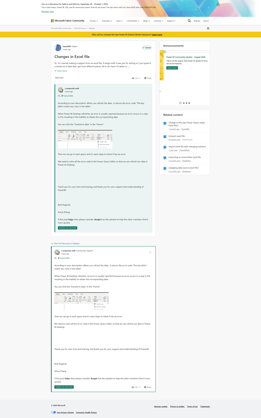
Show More (62, 71)
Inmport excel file (177, 136)
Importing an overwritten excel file (185, 157)
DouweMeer (184, 150)
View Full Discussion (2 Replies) (66, 243)
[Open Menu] (208, 28)
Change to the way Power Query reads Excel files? (187, 124)
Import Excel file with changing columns (187, 146)
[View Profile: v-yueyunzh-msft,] (60, 90)
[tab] (183, 103)
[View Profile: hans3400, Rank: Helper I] (58, 47)
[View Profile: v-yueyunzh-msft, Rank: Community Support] (57, 252)
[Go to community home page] (67, 20)
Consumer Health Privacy (86, 412)
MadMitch (186, 160)
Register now (47, 11)
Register (197, 21)
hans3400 (67, 46)
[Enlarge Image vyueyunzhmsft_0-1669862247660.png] (85, 139)
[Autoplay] (180, 103)
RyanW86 (185, 129)
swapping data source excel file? (184, 167)
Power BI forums (80, 28)
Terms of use (192, 406)
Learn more (157, 34)
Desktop (92, 28)
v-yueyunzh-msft (72, 88)
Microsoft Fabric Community (61, 28)
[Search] (189, 20)
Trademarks (205, 406)
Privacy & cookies (177, 406)
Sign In (206, 21)
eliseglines (186, 171)
